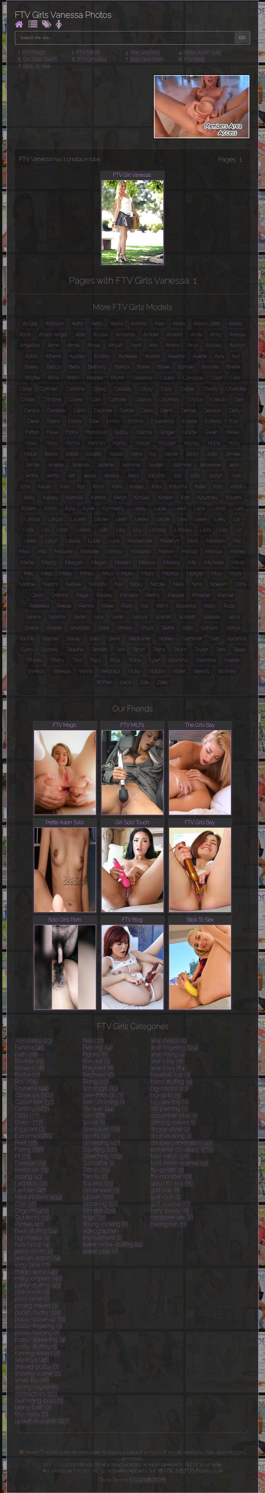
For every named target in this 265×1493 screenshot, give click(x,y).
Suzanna (236, 638)
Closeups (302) (34, 1095)
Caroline (75, 389)
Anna (53, 345)
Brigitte (32, 378)
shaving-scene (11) (38, 1373)
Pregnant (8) (98, 1068)
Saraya (139, 617)
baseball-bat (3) (171, 1074)
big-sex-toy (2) (170, 1101)
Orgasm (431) (32, 1210)
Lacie (160, 508)
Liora (205, 530)
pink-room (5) (32, 1292)
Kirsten (165, 497)
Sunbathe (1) (98, 1163)
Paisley (104, 595)
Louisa (73, 541)
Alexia (235, 323)
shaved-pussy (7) (37, 1366)
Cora (95, 399)
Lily (137, 530)
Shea (103, 628)
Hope (31, 454)
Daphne (103, 410)
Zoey (162, 682)
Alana (116, 323)
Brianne (209, 367)
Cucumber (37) (34, 1101)
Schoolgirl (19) (100, 1088)
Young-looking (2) (105, 1224)
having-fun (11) (169, 1224)
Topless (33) (98, 1183)
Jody (195, 475)
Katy (218, 486)
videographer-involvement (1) (102, 1234)
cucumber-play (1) (174, 1115)
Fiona (72, 432)
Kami (98, 486)
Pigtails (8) (95, 1054)
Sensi (234, 617)
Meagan (74, 562)
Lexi (182, 519)
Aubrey (77, 356)
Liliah (63, 530)
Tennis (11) (95, 1176)
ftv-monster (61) (171, 1176)
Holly (234, 443)
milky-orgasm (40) (39, 1278)
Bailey (32, 367)
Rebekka (39, 606)
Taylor (201, 649)
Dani (239, 399)
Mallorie (64, 551)
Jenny (53, 475)
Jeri (71, 475)
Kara (117, 486)
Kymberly (113, 508)
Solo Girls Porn (146, 59)
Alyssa (100, 334)
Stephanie (139, 638)
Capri (216, 378)
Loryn (51, 541)
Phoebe (201, 595)
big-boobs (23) (169, 1088)
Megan (99, 562)
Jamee (232, 454)
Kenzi (119, 497)
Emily (113, 421)
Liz (238, 530)
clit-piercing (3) (169, 1108)
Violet (179, 671)
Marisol (190, 551)
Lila (45, 530)
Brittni (73, 378)
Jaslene (105, 465)
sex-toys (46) (32, 1360)
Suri (214, 638)
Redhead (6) (98, 1074)
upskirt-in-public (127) (42, 1421)
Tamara (99, 649)
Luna (114, 541)
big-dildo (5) (166, 1095)
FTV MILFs (88, 52)
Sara (98, 617)
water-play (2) (100, 1251)
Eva (233, 421)
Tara (120, 649)
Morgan (195, 573)
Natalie (73, 584)
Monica (170, 573)
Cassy (146, 389)
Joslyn (215, 475)
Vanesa (36, 671)
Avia (219, 356)
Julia (236, 475)
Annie (94, 345)
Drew (33, 421)
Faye (52, 432)
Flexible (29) (31, 1163)
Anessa (237, 334)
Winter (104, 682)
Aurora (152, 356)
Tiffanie (34, 660)
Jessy (133, 475)
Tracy (95, 660)
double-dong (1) (171, 1135)
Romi (162, 606)
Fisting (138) (29, 1149)
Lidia (28, 530)
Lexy (220, 519)
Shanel (54, 628)
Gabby (121, 432)
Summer (192, 638)
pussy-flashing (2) (37, 1332)
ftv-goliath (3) (167, 1169)
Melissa (147, 562)
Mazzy (49, 562)
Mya (217, 573)
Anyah (115, 345)
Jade (212, 454)
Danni (79, 410)
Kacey (45, 486)
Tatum (180, 649)
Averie (200, 356)
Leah (121, 519)
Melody (172, 562)
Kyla (70, 508)
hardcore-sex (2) (172, 1217)
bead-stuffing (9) (172, 1081)
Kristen (29, 508)
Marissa (214, 551)
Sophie (50, 638)
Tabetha (75, 649)
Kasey (137, 486)
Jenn (233, 465)
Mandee (89, 551)
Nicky (136, 584)
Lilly (121, 530)
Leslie (163, 519)
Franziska (96, 432)
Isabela (94, 454)
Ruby (230, 606)
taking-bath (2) (33, 1407)
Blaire (143, 367)
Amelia (174, 334)
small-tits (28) (32, 1380)
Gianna (144, 432)
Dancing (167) (32, 1108)
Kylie (88, 508)
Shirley (125, 628)
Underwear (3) (101, 1190)
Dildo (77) (27, 1115)
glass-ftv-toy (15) (172, 1183)
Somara (209, 628)
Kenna (98, 497)
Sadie (79, 617)
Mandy (115, 551)
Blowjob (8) (30, 1068)
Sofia (187, 628)
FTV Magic (34, 52)
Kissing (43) (29, 1176)
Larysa (55, 519)
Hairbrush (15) (32, 1169)
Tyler (154, 660)
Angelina (30, 345)
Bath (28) (26, 1054)
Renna (86, 606)
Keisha (238, 486)
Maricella (141, 551)
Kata (156, 486)
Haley (31, 443)
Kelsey (50, 497)
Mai (237, 541)
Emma (135, 421)
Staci (94, 638)
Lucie (94, 541)
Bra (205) (26, 1081)
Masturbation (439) (38, 1197)
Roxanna (186, 606)
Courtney (169, 399)
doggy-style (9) (170, 1129)
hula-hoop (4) (32, 1244)
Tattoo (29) (96, 1169)
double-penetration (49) (182, 1142)
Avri (236, 356)
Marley (238, 551)
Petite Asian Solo (202, 52)
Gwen (211, 432)
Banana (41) (29, 1047)
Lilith (103, 530)
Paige (82, 595)
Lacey (139, 508)
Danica (31, 410)
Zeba (126, 682)
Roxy (210, 606)
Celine (187, 389)
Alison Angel (53, 334)
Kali (81, 486)
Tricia (114, 660)
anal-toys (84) (168, 1068)
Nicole (158, 584)
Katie (200, 486)
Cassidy (123, 389)
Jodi (177, 475)
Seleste (211, 617)
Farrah (32, 432)
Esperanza (163, 421)
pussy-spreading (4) (40, 1339)
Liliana (83, 530)
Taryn (138, 649)
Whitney (227, 671)
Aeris (96, 323)
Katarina (178, 486)
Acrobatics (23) (33, 1040)
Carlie (25, 389)
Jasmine (131, 465)
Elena (53, 421)
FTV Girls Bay (92, 59)
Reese (64, 606)
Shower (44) (98, 1108)
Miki (28, 573)
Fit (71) (23, 1156)
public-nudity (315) (38, 1312)
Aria (153, 345)
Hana (52, 443)
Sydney (49, 649)
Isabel (72, 454)
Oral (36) (26, 1203)
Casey (99, 389)
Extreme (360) (33, 1135)
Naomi (50, 584)
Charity (210, 389)
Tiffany (57, 660)
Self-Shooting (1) (104, 1101)
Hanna (72, 443)
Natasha (98, 584)
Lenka (142, 519)
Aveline (176, 356)
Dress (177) (29, 1122)
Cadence (142, 378)
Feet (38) (26, 1142)
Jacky (192, 454)
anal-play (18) (168, 1061)
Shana (31, 628)
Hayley (192, 443)
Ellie (94, 421)
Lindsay (158, 530)
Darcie (127, 410)
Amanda (125, 334)
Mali (42, 551)
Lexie (201, 519)
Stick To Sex (36, 66)
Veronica (110, 671)
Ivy (153, 454)
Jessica (111, 475)
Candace (193, 378)
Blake (163, 367)
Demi (167, 410)
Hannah (96, 443)
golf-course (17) (171, 1203)
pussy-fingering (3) (38, 1326)
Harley (120, 443)
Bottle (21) (27, 1074)
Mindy (87, 573)
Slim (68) (94, 1115)
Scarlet (163, 617)
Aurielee (127, 356)
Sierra (167, 628)
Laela (180, 508)
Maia (24, 551)
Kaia (64, 486)
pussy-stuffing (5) (36, 1346)
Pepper (176, 595)
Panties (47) (29, 1224)
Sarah (117, 617)
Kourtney (207, 497)
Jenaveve (210, 465)
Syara (26, 649)
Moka (127, 573)
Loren (30, 541)
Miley (66, 573)
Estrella (213, 421)
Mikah (238, 562)
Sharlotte (80, 628)
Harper (143, 443)
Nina (197, 584)
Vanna (86, 671)
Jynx (24, 486)
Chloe (28, 399)
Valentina (206, 660)
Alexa (179, 323)
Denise (188, 410)
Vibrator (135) (99, 1210)
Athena (53, 356)
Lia (237, 519)
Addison (55, 323)
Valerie (231, 660)
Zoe (144, 682)
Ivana (136, 454)
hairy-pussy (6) (170, 1210)
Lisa (223, 530)
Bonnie (186, 367)
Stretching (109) (102, 1156)
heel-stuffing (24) (36, 1231)
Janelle (55, 465)
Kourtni (234, 497)
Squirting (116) (100, 1149)
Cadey (167, 378)
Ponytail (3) (96, 1061)
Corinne (117, 399)
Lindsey (183, 530)
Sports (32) (96, 1135)
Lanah (220, 508)
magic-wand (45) (36, 1271)
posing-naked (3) (36, 1305)
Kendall (74, 497)
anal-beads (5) (169, 1040)
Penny (152, 595)
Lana (199, 508)
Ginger (167, 432)
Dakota (219, 399)
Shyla (147, 628)
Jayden (156, 465)
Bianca (121, 367)
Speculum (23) (101, 1129)
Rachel (226, 595)
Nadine (27, 584)
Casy (166, 389)
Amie (196, 334)
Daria (147, 410)
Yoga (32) (94, 1217)
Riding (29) (96, 1081)
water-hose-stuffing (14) (113, 1244)
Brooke (95, 378)
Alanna (139, 323)
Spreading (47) (101, 1142)
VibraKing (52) (100, 1203)
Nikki (178, 584)
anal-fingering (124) (174, 1047)
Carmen (49, 389)
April (136, 345)
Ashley (214, 345)
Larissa (32, 519)
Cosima (142, 399)
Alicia (25, 334)
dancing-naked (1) (173, 1122)
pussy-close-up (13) (40, 1319)
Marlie (27, 562)
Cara (235, 378)
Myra (235, 573)
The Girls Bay (145, 52)
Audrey (102, 356)
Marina (166, 551)
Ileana (51, 454)
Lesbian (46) (31, 1190)
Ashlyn (237, 345)
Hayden (167, 443)
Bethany (97, 367)
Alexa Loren (207, 323)
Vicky (134, 671)
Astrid (31, 356)
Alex (159, 323)
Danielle (56, 410)
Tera (220, 649)
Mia (192, 562)
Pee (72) (93, 1040)
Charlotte (236, 389)
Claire (75, 399)
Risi (144, 606)
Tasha (159, 649)
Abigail (30, 323)
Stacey (73, 638)
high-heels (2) (32, 1237)
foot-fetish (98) (170, 1156)
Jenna (31, 475)
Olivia (37, 595)
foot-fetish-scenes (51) (179, 1163)
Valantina (177, 660)
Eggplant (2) (30, 1129)
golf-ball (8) (165, 1190)
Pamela (129, 595)
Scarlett (186, 617)
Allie (80, 334)
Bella (74, 367)
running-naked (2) (37, 1353)
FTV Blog (194, 59)
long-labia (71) (32, 1264)
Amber (151, 334)
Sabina (33, 617)
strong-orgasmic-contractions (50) (37, 1390)
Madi (192, 541)
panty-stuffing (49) (38, 1285)
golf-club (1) (166, 1197)
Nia (118, 584)
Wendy (201, 671)
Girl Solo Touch (40, 59)
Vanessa (61, 671)
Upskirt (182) (98, 1197)
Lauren (78, 519)
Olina (240, 584)
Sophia (26, 638)
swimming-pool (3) (39, 1400)
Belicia (54, 367)
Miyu (107, 573)
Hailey (233, 432)
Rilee (107, 606)
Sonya (233, 628)
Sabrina (56, 617)
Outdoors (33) (32, 1217)
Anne (73, 345)
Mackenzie (139, 541)
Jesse (89, 475)
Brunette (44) (32, 1088)
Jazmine (181, 465)
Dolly (235, 410)
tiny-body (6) (31, 1414)
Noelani (218, 584)
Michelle (214, 562)
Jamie (32, 465)
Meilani (123, 562)
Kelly (29, 497)
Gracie (190, 432)
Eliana (74, 421)
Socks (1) (94, 1122)
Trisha (134, 660)
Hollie (214, 443)
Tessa (239, 649)
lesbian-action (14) (38, 1258)
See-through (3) (103, 1095)
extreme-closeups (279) (182, 1149)
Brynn (117, 378)
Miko (46, 573)
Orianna (59, 595)
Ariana (172, 345)
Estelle (189, 421)
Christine (52, 399)
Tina (77, 660)
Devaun (212, 410)
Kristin (51, 508)
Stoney (166, 638)
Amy (216, 334)
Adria (77, 323)
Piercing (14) (98, 1047)
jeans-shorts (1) (34, 1251)
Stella (113, 638)
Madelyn (170, 541)
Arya (192, 345)
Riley (127, 606)
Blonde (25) (29, 1061)
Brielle (233, 367)
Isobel (116, 454)
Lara (239, 508)
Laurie (101, 519)
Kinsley (142, 497)
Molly (148, 573)
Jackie (171, 454)
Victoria (156, 671)
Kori (185, 497)
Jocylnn (156, 475)
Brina (53, 378)
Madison (215, 541)
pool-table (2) (32, 1298)
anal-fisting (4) (168, 1054)
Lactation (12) (31, 1183)
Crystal (195, 399)
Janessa (80, 465)
